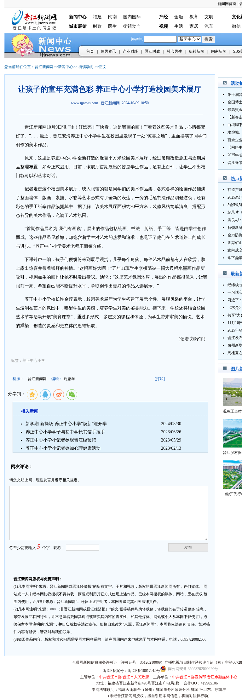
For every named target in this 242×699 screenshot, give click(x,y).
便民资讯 (108, 51)
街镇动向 (132, 26)
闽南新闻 (218, 51)
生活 (178, 26)
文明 (209, 16)
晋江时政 (152, 51)
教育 (193, 16)
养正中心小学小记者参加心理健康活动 (63, 448)
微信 (236, 26)
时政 (97, 26)
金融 (178, 16)
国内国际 (132, 16)
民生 (112, 26)
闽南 (112, 16)
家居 (193, 26)
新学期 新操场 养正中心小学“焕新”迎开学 (66, 423)
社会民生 (174, 51)
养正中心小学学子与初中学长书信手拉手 (65, 432)
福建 (97, 16)
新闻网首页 (226, 4)
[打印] (160, 379)
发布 (188, 547)
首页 (90, 51)
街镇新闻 (196, 51)
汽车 (209, 26)
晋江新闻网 (44, 67)
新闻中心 (65, 67)
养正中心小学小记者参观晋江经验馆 (61, 440)
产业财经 (130, 51)
